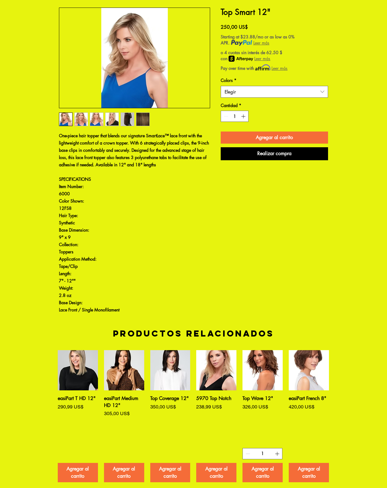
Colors (228, 80)
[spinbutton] (234, 116)
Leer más (261, 43)
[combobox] (274, 92)
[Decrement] (225, 116)
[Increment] (244, 116)
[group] (193, 416)
